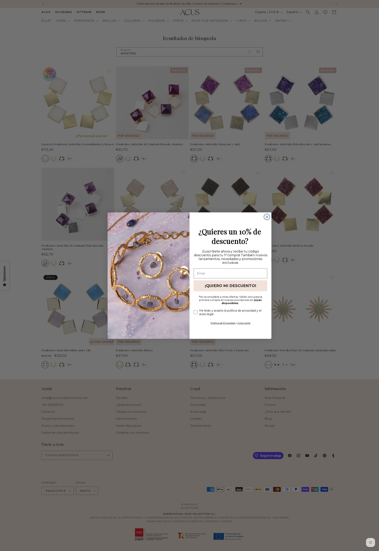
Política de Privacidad (223, 322)
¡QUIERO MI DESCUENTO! (230, 286)
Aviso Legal (243, 322)
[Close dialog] (267, 217)
